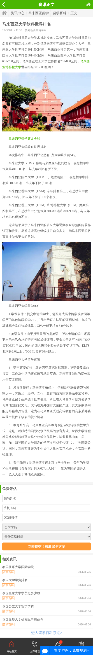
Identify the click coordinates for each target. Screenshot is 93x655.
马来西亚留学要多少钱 (24, 138)
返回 (3, 4)
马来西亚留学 (38, 13)
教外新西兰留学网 (35, 30)
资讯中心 (17, 13)
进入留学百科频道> (46, 633)
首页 (88, 4)
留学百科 (59, 13)
